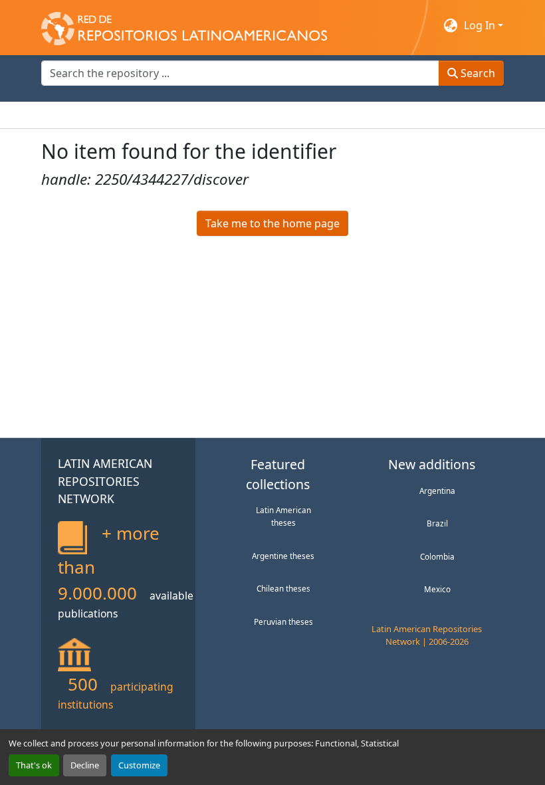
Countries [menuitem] (140, 115)
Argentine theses (283, 555)
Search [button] (476, 73)
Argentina (437, 490)
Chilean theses (283, 588)
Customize (139, 765)
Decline (84, 765)
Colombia (437, 556)
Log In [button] (481, 25)
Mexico (437, 589)
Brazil (437, 523)
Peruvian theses (283, 621)
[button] (184, 25)
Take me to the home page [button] (272, 223)
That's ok (34, 765)
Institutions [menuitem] (204, 115)
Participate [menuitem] (271, 115)
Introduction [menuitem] (73, 115)
